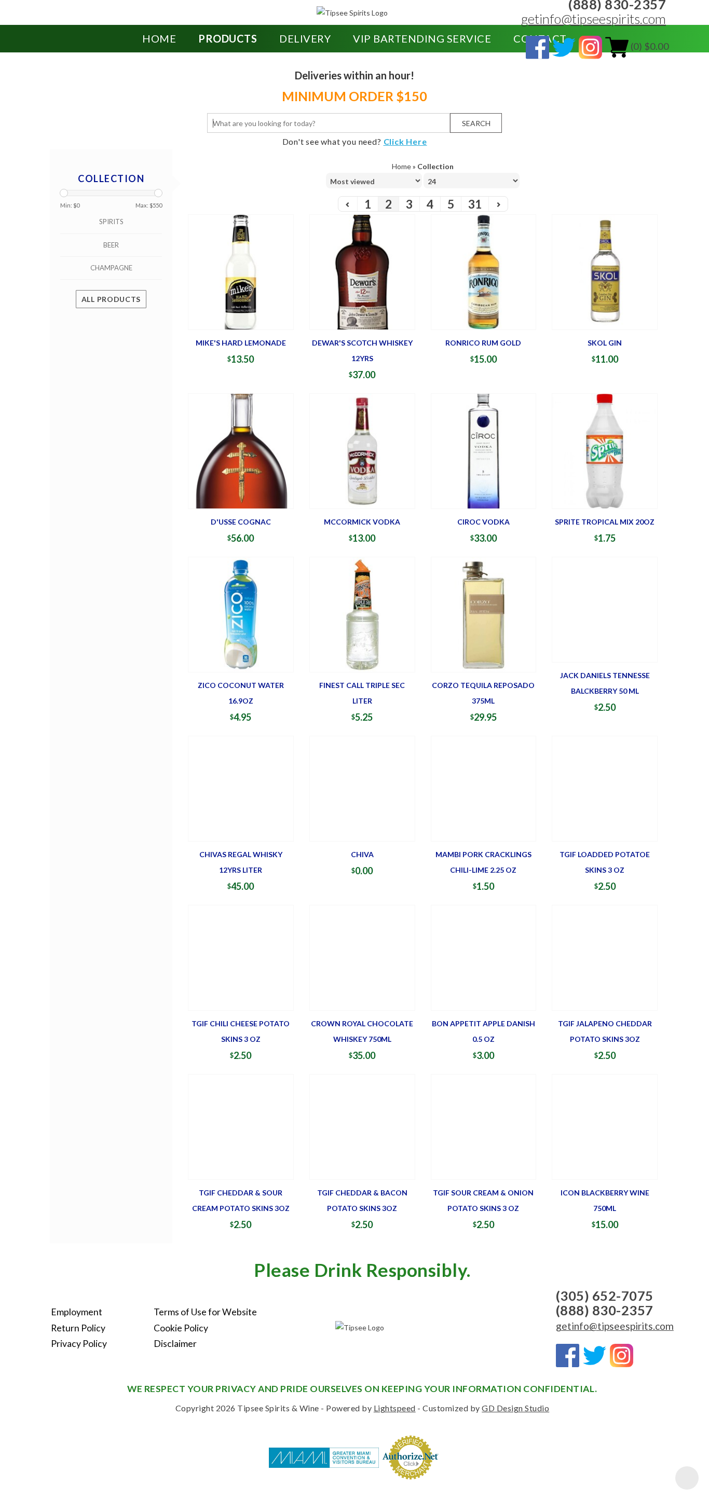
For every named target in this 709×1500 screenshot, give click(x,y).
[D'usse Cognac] (240, 450)
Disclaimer (175, 1343)
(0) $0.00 (649, 46)
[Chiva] (362, 787)
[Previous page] (348, 204)
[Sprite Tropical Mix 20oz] (604, 450)
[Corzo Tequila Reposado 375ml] (483, 613)
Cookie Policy (181, 1328)
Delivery (305, 38)
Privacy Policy (79, 1343)
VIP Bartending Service (422, 38)
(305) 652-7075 (604, 1295)
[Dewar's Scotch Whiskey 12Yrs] (362, 271)
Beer (111, 245)
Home (159, 38)
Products (227, 38)
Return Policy (78, 1328)
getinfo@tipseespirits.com (593, 18)
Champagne (111, 268)
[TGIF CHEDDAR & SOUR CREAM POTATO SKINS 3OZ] (240, 1126)
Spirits (111, 221)
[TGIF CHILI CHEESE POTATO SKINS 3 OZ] (240, 957)
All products (111, 299)
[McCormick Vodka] (362, 450)
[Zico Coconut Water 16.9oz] (240, 613)
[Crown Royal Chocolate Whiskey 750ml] (362, 957)
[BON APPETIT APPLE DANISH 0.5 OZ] (483, 957)
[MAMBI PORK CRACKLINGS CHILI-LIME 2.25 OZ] (483, 787)
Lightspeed (395, 1408)
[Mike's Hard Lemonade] (240, 271)
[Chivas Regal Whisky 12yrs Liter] (240, 787)
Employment (76, 1311)
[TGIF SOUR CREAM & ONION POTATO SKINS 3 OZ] (483, 1126)
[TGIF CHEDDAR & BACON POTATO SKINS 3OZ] (362, 1126)
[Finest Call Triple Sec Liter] (362, 613)
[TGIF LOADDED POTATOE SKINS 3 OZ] (604, 787)
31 (475, 204)
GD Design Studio (515, 1408)
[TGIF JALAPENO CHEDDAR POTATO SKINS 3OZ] (604, 957)
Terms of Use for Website (205, 1311)
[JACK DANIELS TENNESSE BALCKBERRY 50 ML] (604, 608)
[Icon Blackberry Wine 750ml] (604, 1126)
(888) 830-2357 (604, 1310)
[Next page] (498, 204)
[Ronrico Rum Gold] (483, 271)
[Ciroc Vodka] (483, 450)
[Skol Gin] (604, 271)
